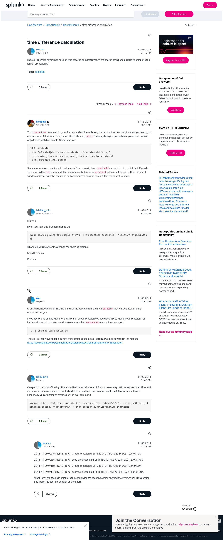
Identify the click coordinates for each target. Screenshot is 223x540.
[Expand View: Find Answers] (84, 5)
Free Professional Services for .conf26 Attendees (175, 242)
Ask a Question (179, 14)
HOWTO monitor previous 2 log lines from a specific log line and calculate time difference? (176, 181)
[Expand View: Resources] (143, 5)
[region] (44, 531)
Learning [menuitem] (120, 5)
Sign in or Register (188, 524)
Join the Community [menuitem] (52, 5)
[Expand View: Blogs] (110, 5)
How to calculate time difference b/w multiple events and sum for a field (176, 191)
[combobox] (93, 14)
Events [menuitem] (93, 5)
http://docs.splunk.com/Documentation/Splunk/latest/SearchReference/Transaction (74, 342)
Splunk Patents (100, 530)
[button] (149, 36)
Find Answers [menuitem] (76, 5)
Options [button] (188, 25)
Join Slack (176, 110)
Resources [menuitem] (137, 5)
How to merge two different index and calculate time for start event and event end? (174, 208)
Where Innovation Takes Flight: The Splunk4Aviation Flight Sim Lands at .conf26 (175, 304)
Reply (142, 87)
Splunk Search (71, 24)
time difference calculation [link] (97, 24)
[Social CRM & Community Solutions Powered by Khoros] (189, 507)
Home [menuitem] (31, 5)
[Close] (85, 525)
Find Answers (34, 24)
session (40, 71)
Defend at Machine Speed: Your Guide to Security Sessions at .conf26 (175, 273)
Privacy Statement (13, 534)
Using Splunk (53, 24)
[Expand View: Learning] (126, 5)
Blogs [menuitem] (106, 5)
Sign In (210, 5)
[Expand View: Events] (98, 5)
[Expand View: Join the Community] (64, 5)
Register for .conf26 (175, 60)
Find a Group (176, 152)
